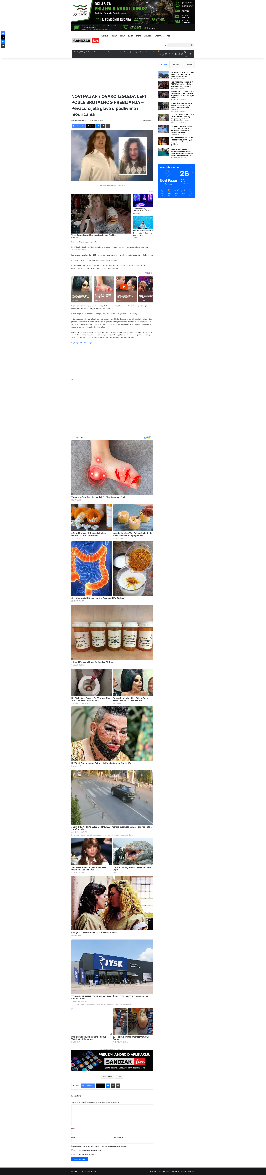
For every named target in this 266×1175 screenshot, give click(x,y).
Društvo (103, 52)
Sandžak (104, 36)
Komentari (188, 65)
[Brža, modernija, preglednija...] (112, 1060)
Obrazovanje (127, 52)
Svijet (130, 36)
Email (73, 1137)
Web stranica (118, 1137)
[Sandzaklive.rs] (85, 40)
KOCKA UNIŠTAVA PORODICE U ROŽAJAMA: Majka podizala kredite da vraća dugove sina (182, 84)
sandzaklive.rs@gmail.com (171, 1171)
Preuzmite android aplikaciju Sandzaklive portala (112, 1049)
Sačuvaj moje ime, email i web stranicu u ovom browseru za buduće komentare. (99, 1146)
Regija (122, 36)
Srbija (114, 36)
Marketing (191, 1171)
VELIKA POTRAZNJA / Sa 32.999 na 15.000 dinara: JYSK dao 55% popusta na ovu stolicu (182, 74)
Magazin (147, 36)
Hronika (110, 52)
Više (168, 36)
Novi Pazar (108, 1076)
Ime (73, 1128)
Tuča (119, 1076)
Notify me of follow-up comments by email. (87, 1150)
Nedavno (164, 65)
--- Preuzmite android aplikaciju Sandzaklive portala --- (112, 185)
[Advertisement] (112, 75)
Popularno (176, 65)
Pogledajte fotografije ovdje (81, 343)
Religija (136, 52)
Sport (138, 36)
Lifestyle (159, 36)
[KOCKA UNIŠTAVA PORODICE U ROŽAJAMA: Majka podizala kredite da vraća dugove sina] (163, 85)
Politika (96, 52)
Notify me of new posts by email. (84, 1154)
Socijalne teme (145, 52)
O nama (183, 1171)
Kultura (154, 52)
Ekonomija (118, 52)
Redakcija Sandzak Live (80, 120)
